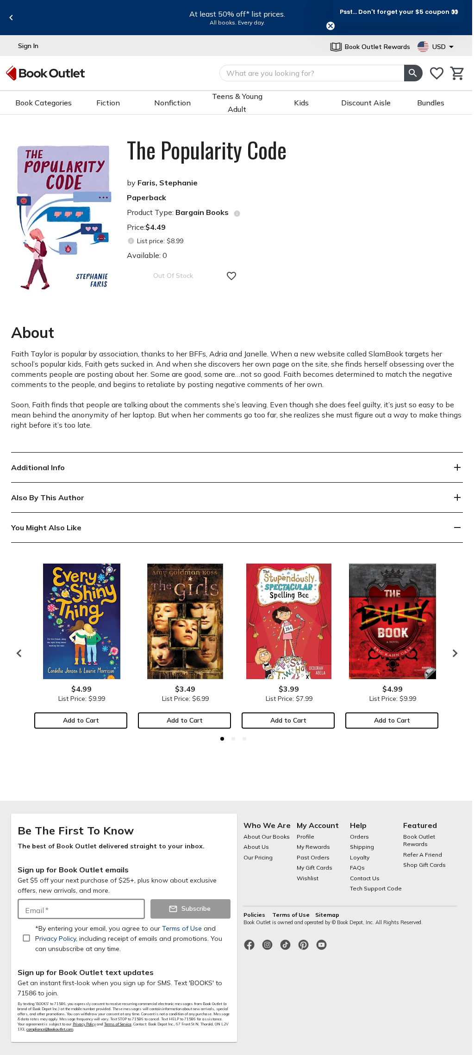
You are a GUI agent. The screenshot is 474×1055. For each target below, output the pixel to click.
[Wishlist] (436, 73)
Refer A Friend (422, 854)
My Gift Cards (314, 867)
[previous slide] (11, 17)
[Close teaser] (330, 26)
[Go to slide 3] (244, 739)
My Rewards (313, 846)
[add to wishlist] (231, 276)
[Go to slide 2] (233, 739)
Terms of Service (117, 1024)
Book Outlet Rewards (419, 840)
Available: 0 (147, 255)
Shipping (362, 846)
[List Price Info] (131, 241)
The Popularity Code (207, 150)
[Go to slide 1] (222, 739)
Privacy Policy (84, 1024)
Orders (359, 836)
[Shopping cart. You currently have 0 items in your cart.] (457, 73)
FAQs (357, 867)
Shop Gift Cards (424, 864)
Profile (305, 836)
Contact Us (365, 878)
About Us (256, 846)
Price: (146, 227)
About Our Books (266, 836)
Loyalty (359, 857)
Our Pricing (258, 857)
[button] (399, 11)
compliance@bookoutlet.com (49, 1029)
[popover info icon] (237, 213)
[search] (413, 73)
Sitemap (327, 914)
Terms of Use (291, 914)
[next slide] (452, 653)
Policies (255, 914)
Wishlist (307, 878)
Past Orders (313, 857)
